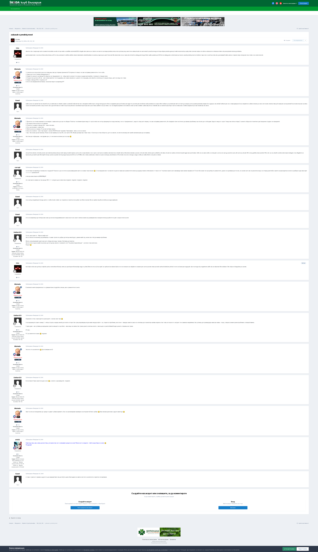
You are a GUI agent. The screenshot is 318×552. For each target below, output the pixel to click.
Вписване (233, 507)
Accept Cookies (289, 549)
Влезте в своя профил (289, 3)
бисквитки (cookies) (89, 550)
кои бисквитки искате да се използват (157, 550)
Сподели (287, 40)
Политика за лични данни (149, 539)
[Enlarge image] (70, 136)
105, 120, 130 (31, 41)
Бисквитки (173, 539)
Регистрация (303, 3)
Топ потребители (15, 8)
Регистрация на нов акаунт (85, 507)
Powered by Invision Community (159, 543)
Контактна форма (163, 539)
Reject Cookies (302, 549)
